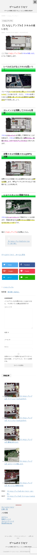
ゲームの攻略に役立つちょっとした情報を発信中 (19, 547)
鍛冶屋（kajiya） (14, 292)
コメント (8, 307)
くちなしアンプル (8, 287)
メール (7, 339)
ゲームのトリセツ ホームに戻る (13, 254)
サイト (6, 347)
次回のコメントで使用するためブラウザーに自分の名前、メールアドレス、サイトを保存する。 (18, 359)
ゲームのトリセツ (18, 7)
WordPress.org (6, 523)
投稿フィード (6, 519)
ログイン (4, 517)
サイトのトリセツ (7, 507)
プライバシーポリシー (20, 536)
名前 (6, 332)
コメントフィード (7, 521)
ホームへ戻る (8, 536)
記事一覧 (4, 509)
